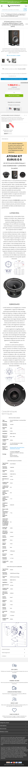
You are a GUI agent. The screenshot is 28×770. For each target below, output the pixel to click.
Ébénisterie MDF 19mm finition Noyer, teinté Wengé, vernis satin (17, 448)
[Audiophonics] (14, 5)
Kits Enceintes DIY (22, 13)
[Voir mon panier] (26, 6)
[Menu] (1, 6)
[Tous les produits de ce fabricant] (26, 24)
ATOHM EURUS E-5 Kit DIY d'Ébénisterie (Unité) (8, 131)
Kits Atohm (3, 14)
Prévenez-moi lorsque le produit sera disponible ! (14, 79)
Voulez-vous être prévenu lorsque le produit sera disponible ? (14, 73)
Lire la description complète (14, 55)
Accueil (2, 13)
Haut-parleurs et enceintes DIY (11, 13)
